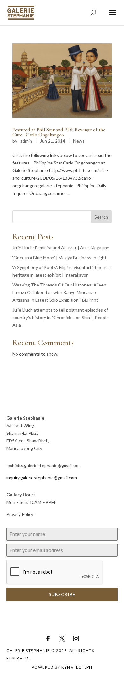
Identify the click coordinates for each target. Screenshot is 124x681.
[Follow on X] (62, 638)
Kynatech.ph (77, 667)
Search (101, 217)
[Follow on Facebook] (48, 638)
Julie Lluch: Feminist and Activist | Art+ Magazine (60, 247)
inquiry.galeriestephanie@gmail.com (41, 477)
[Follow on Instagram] (76, 638)
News (79, 141)
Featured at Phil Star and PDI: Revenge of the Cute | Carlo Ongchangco (58, 132)
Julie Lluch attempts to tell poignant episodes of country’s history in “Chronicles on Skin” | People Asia (60, 317)
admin (26, 141)
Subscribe (62, 594)
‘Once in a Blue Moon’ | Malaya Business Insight (59, 257)
